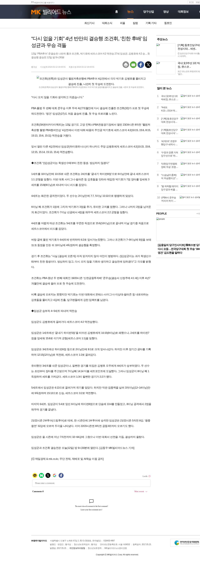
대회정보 (183, 11)
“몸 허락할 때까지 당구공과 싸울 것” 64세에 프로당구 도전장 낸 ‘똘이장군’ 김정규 (169, 188)
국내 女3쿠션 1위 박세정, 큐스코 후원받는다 (169, 98)
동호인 (168, 23)
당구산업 (148, 11)
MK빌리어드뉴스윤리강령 (115, 548)
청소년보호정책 (95, 548)
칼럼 (135, 23)
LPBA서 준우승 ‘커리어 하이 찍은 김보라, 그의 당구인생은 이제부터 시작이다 (169, 199)
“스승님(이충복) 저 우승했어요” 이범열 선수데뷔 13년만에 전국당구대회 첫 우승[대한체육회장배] (169, 177)
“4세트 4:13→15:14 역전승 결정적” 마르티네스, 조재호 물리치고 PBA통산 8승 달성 (169, 109)
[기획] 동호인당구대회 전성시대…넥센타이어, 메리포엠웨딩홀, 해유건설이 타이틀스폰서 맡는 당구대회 (169, 120)
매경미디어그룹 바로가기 (44, 3)
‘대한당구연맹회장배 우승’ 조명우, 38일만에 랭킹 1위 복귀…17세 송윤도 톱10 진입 (169, 165)
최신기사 (89, 23)
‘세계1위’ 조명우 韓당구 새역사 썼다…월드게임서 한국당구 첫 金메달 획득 (169, 143)
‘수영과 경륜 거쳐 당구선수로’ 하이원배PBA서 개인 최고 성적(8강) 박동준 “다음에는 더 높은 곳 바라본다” (169, 154)
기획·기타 (151, 23)
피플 (122, 23)
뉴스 (130, 11)
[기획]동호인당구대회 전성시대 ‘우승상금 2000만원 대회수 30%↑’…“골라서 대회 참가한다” (169, 132)
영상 (166, 11)
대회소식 (107, 23)
